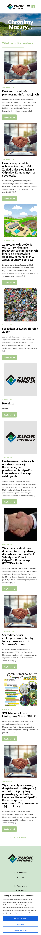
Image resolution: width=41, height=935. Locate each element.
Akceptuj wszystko (20, 918)
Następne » (21, 837)
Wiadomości (10, 43)
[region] (20, 913)
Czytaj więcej (9, 117)
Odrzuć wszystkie (20, 930)
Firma (21, 877)
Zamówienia (25, 43)
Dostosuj (20, 924)
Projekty (22, 890)
